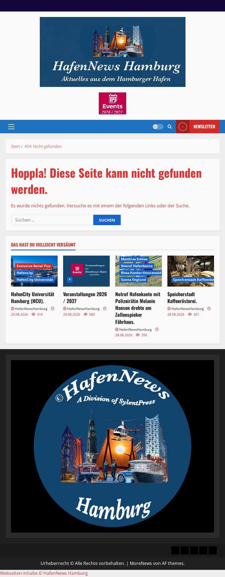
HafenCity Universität (35, 279)
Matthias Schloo (134, 259)
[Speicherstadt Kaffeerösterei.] (190, 271)
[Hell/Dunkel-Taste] (158, 126)
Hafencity (25, 272)
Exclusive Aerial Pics (33, 266)
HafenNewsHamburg (31, 308)
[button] (11, 126)
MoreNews (141, 563)
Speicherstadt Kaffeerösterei (197, 279)
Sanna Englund (133, 279)
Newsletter (204, 126)
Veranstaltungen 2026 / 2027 (85, 297)
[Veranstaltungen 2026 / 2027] (86, 271)
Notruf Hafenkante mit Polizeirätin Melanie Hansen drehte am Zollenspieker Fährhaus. (137, 307)
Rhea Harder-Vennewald (141, 272)
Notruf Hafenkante (137, 266)
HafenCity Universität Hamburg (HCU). (32, 297)
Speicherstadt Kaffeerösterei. (182, 297)
